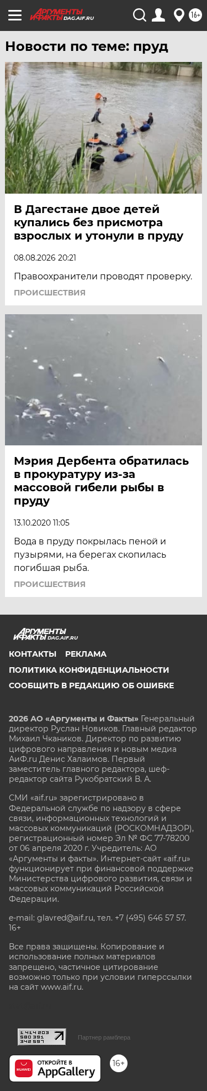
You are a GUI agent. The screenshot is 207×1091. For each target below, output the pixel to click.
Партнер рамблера (104, 1037)
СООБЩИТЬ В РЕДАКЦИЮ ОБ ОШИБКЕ (91, 685)
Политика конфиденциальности (89, 670)
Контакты (32, 654)
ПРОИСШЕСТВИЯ (50, 293)
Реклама (86, 654)
